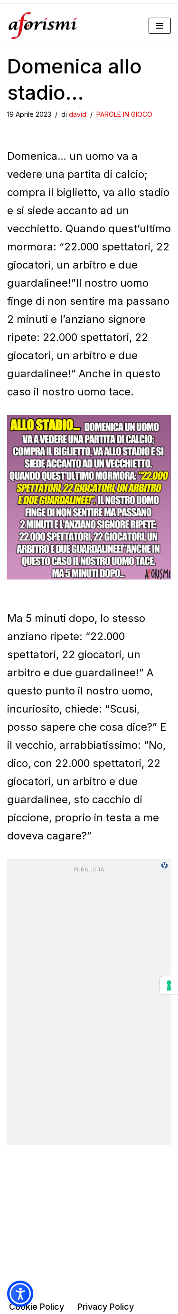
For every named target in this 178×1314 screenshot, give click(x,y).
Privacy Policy (105, 1307)
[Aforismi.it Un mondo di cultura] (42, 25)
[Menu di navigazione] (160, 26)
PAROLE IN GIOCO (124, 114)
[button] (20, 1293)
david (77, 114)
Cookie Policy (36, 1307)
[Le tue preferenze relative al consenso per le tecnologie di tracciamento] (169, 985)
